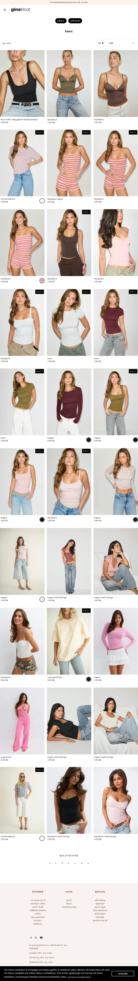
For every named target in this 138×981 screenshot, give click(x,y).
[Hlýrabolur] (69, 83)
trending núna (69, 907)
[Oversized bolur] (69, 641)
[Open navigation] (5, 9)
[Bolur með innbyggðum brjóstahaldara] (22, 83)
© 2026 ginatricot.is (39, 945)
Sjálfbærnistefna (38, 910)
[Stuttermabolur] (22, 163)
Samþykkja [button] (122, 973)
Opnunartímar (38, 917)
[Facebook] (31, 937)
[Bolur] (69, 322)
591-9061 (48, 962)
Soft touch (75, 21)
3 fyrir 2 (60, 21)
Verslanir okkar (38, 903)
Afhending (100, 900)
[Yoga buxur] (22, 721)
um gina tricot (38, 900)
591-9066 (47, 953)
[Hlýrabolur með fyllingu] (69, 800)
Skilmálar (100, 917)
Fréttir (38, 913)
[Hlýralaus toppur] (69, 163)
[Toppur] (69, 401)
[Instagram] (36, 937)
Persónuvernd (100, 920)
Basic (69, 903)
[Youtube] (41, 937)
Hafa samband (100, 910)
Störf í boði (38, 907)
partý (69, 900)
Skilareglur (100, 913)
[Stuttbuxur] (22, 242)
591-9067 (49, 957)
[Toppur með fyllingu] (69, 561)
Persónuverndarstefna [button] (79, 976)
